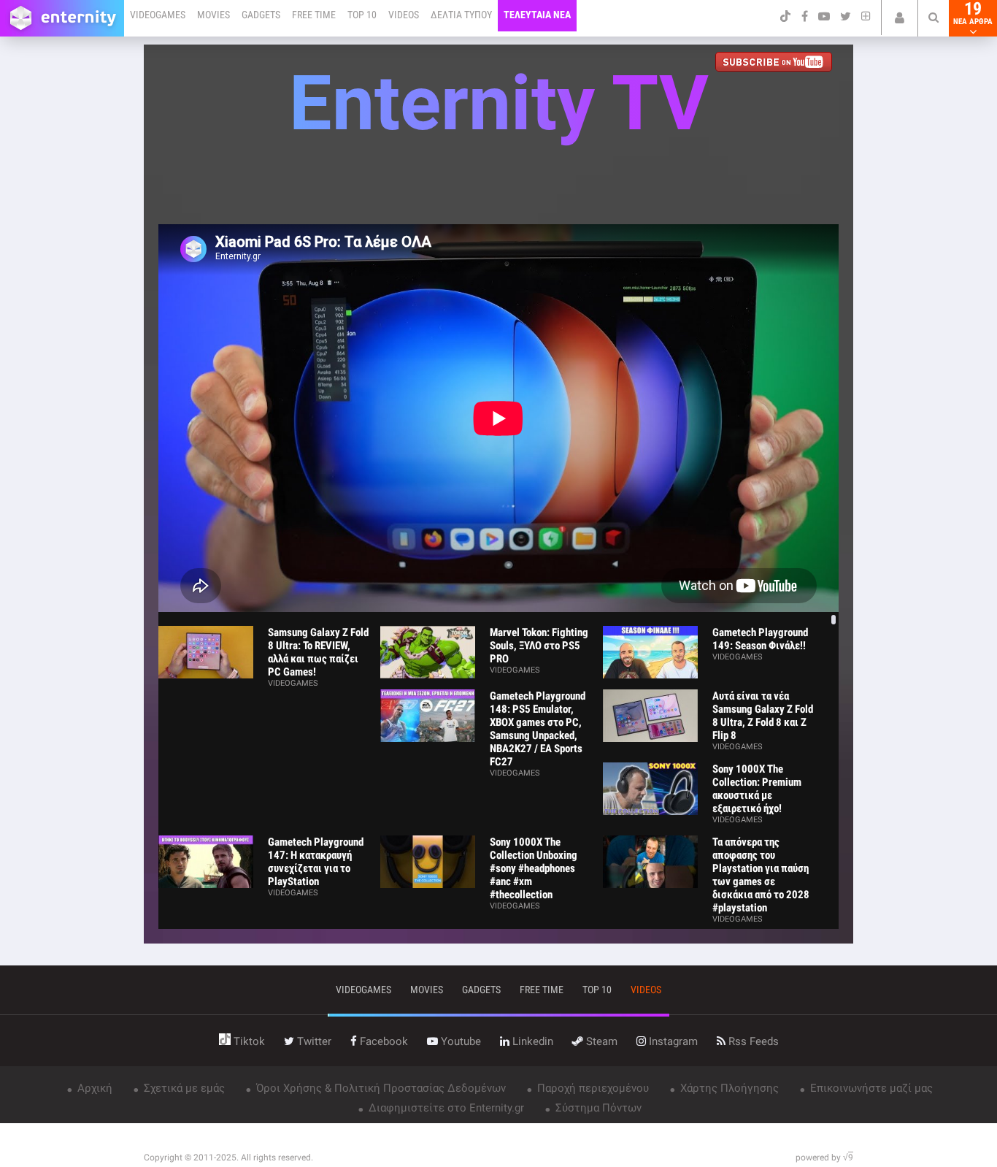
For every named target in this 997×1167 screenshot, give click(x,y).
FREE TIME (314, 14)
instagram (672, 1041)
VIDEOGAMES (157, 14)
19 (973, 13)
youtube (459, 1041)
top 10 (597, 989)
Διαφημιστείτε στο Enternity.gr (445, 1107)
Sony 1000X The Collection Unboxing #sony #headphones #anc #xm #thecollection (533, 868)
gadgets (481, 989)
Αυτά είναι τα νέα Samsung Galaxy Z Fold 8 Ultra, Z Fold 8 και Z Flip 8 (762, 715)
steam (600, 1041)
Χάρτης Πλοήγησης (728, 1088)
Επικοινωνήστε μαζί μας (870, 1088)
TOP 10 (362, 14)
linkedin (531, 1041)
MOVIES (213, 14)
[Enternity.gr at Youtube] (777, 63)
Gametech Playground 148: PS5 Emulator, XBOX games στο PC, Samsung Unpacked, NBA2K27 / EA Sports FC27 (537, 728)
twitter (312, 1041)
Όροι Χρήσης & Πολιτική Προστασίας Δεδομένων (379, 1088)
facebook (382, 1041)
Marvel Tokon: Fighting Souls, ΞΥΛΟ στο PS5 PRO (539, 645)
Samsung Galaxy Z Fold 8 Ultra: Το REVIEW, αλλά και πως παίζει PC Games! (318, 652)
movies (426, 989)
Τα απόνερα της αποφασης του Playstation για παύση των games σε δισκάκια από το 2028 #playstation (760, 874)
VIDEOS (403, 14)
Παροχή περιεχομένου (591, 1088)
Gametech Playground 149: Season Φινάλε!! (760, 639)
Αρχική (93, 1088)
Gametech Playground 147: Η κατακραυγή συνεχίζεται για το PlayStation (315, 861)
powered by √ (824, 1157)
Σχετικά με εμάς (183, 1088)
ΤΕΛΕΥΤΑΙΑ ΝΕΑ (537, 14)
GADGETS (261, 14)
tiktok (248, 1041)
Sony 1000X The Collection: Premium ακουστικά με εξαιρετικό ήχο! (756, 788)
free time (541, 989)
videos (646, 989)
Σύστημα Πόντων (597, 1107)
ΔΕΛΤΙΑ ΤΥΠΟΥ (461, 14)
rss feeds (752, 1041)
